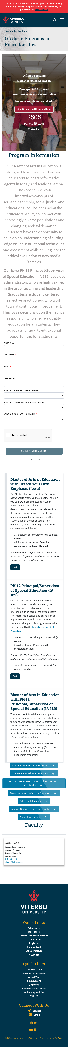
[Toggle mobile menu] (62, 19)
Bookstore (34, 931)
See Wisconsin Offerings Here (34, 109)
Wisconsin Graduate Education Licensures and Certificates (33, 783)
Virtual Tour (34, 977)
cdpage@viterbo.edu (14, 862)
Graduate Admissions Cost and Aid (30, 773)
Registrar (34, 943)
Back (15, 567)
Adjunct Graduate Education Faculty (30, 809)
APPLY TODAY (41, 9)
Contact (36, 1010)
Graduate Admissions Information (30, 765)
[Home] (14, 19)
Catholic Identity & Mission (34, 935)
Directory (34, 984)
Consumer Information (34, 973)
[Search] (54, 19)
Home (8, 31)
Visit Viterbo (34, 939)
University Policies (34, 992)
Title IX (34, 996)
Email (37, 1014)
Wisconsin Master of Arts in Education (30, 793)
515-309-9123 (11, 859)
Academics (19, 31)
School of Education (30, 801)
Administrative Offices (34, 988)
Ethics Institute (34, 950)
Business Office (34, 969)
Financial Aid (34, 947)
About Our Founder (30, 816)
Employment (34, 980)
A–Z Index (34, 954)
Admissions (34, 927)
